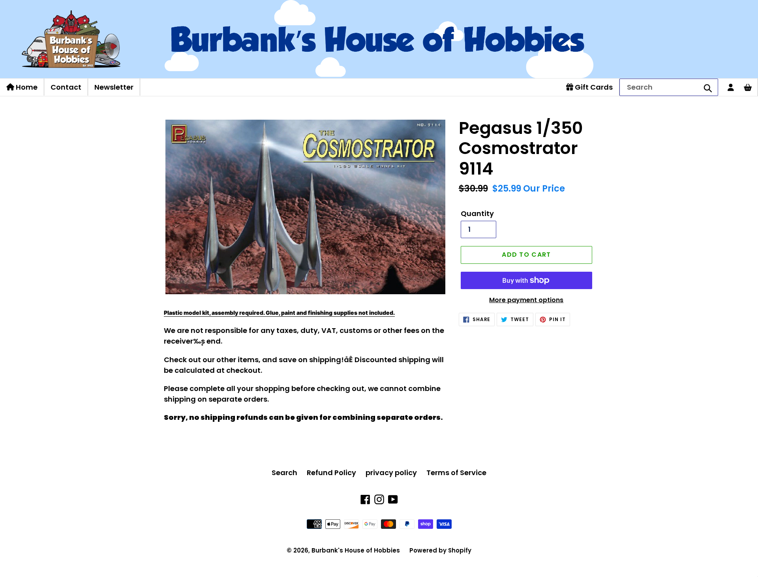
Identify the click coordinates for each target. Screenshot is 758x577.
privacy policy (391, 472)
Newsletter (113, 87)
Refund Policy (331, 472)
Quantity (477, 213)
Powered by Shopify (440, 550)
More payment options (526, 299)
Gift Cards (593, 87)
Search (284, 472)
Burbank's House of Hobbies (355, 550)
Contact (66, 87)
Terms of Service (456, 472)
